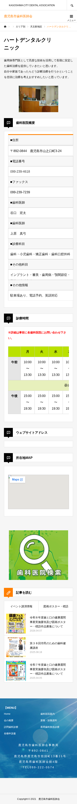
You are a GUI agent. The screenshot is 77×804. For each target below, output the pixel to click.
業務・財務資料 (48, 720)
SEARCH (72, 5)
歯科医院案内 (47, 714)
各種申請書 (10, 733)
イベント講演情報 (21, 606)
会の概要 (8, 720)
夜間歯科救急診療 (49, 727)
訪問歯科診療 (11, 727)
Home (7, 714)
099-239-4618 (20, 171)
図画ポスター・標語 (55, 606)
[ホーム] (5, 26)
